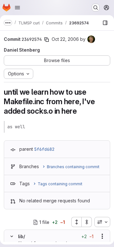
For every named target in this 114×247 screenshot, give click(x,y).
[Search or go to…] (95, 7)
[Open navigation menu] (17, 8)
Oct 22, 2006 (65, 39)
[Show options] (102, 236)
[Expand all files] (76, 222)
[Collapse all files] (87, 222)
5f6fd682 (44, 149)
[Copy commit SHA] (46, 39)
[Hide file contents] (12, 236)
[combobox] (102, 222)
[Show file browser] (105, 23)
